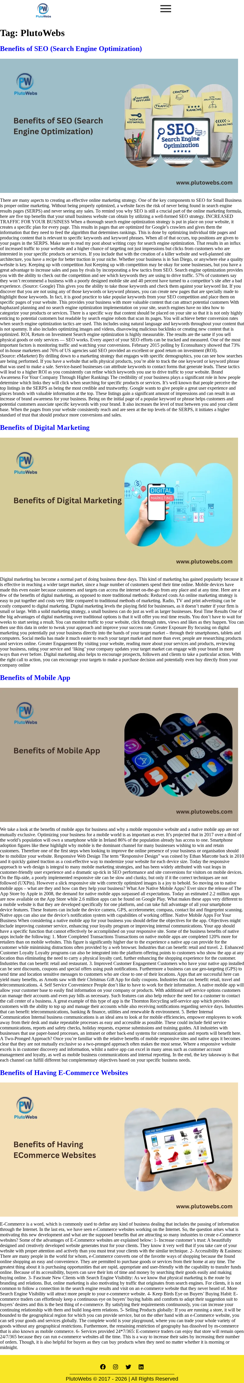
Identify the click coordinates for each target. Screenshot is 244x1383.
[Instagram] (115, 1366)
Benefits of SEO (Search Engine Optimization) (71, 48)
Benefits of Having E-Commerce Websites (64, 1073)
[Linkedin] (141, 1366)
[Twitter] (128, 1366)
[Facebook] (103, 1366)
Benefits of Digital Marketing (45, 427)
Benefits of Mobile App (35, 678)
